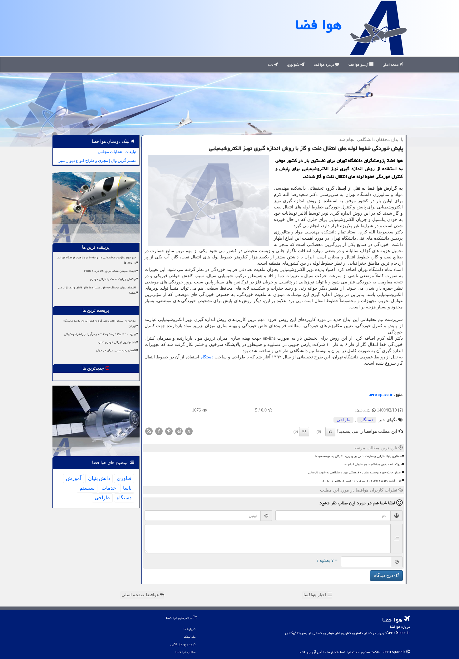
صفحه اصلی (391, 64)
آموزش (73, 478)
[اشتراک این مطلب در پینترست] (169, 430)
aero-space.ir (381, 394)
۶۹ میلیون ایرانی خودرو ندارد (116, 342)
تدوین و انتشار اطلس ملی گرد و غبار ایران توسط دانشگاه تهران (99, 323)
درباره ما (189, 629)
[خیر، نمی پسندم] (304, 431)
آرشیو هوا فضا (358, 64)
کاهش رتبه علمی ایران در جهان (116, 350)
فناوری (124, 478)
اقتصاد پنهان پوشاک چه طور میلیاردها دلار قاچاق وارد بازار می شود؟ (97, 290)
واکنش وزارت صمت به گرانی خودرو (113, 279)
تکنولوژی (293, 64)
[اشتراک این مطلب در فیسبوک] (159, 430)
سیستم (87, 488)
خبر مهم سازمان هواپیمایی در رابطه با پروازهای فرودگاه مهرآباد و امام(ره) (96, 260)
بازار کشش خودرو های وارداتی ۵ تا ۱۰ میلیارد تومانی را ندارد (362, 480)
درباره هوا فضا (324, 64)
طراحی (343, 419)
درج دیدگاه (384, 575)
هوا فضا (318, 24)
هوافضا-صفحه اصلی (140, 594)
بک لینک (189, 636)
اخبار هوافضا (316, 594)
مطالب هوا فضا (185, 652)
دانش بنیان (99, 478)
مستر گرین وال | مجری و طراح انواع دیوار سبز (97, 160)
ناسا (271, 64)
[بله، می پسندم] (330, 431)
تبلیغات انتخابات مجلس (117, 151)
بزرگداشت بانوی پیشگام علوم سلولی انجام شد (372, 464)
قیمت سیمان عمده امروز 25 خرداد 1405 (109, 271)
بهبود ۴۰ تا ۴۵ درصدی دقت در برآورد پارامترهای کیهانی (100, 334)
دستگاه (206, 357)
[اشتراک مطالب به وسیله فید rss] (149, 430)
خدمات (108, 488)
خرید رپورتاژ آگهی (182, 644)
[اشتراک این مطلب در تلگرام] (179, 430)
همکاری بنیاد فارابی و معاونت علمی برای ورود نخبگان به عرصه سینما (358, 456)
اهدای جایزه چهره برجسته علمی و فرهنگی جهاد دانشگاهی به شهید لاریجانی (355, 472)
